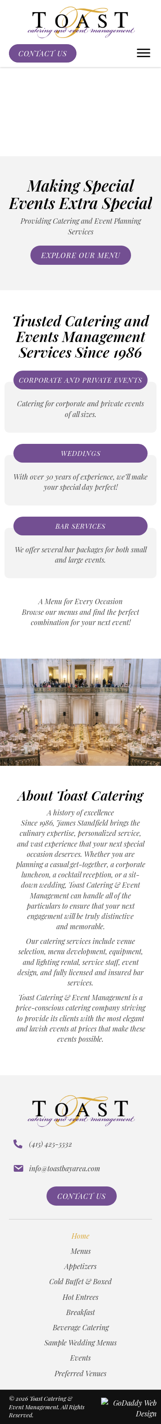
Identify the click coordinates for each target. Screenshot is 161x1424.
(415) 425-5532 (50, 1143)
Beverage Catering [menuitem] (81, 1327)
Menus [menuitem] (81, 1251)
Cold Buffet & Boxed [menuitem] (80, 1281)
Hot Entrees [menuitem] (80, 1297)
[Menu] (143, 53)
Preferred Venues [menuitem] (80, 1373)
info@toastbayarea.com (64, 1168)
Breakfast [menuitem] (80, 1312)
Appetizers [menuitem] (80, 1266)
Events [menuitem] (80, 1357)
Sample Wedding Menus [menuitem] (80, 1342)
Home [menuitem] (80, 1235)
